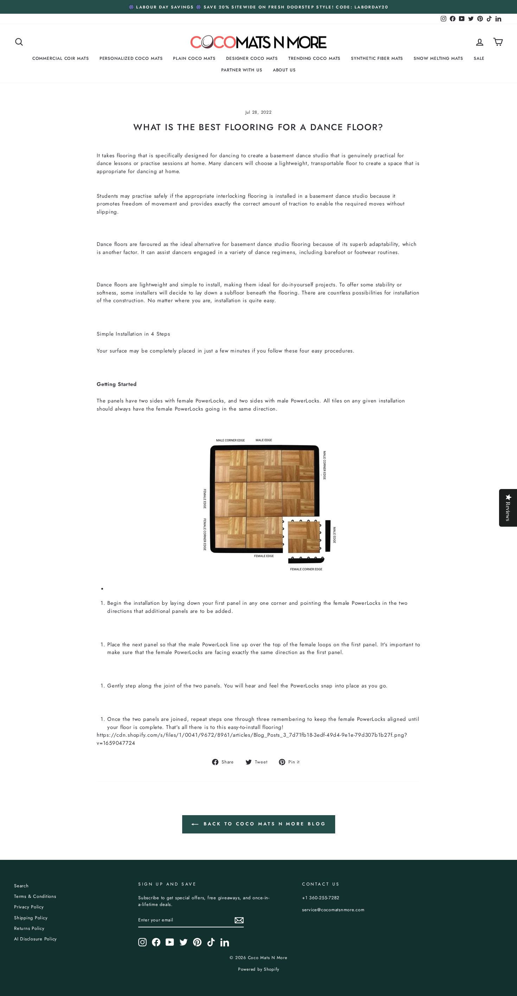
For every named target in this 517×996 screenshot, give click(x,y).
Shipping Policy (30, 917)
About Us (284, 70)
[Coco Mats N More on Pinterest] (197, 942)
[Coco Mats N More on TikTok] (211, 942)
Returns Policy (29, 928)
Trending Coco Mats (314, 58)
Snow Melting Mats (438, 58)
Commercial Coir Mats (60, 58)
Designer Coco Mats (252, 58)
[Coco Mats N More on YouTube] (170, 942)
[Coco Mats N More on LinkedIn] (225, 942)
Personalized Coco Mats (131, 58)
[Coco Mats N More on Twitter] (183, 942)
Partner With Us (241, 70)
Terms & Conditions (35, 896)
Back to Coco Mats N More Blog (263, 823)
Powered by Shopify (258, 969)
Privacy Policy (29, 906)
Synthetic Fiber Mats (377, 58)
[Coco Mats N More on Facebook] (156, 942)
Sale (479, 58)
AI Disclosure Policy (35, 938)
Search (21, 885)
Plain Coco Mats (194, 58)
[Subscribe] (239, 920)
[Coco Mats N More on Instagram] (142, 942)
